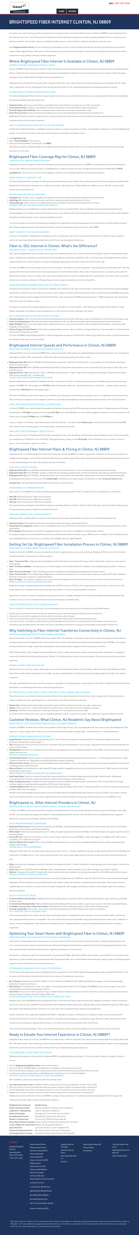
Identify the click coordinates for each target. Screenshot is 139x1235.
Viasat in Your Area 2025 (39, 1160)
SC (44, 1199)
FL (31, 1187)
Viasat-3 (64, 1161)
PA (41, 1199)
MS (48, 1191)
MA (31, 1191)
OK (36, 1199)
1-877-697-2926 (122, 3)
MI (39, 1191)
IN (42, 1187)
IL (39, 1187)
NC (31, 1195)
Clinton (96, 33)
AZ (36, 1183)
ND (34, 1195)
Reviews (72, 11)
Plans (61, 11)
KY (46, 1187)
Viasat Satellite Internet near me (42, 1179)
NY (31, 1199)
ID (38, 1187)
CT (43, 1183)
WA (43, 1203)
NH (39, 1195)
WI (46, 1203)
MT (50, 1191)
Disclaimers (87, 1151)
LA (49, 1187)
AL (31, 1183)
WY (52, 1203)
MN (42, 1191)
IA (35, 1187)
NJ (42, 1195)
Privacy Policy (88, 1147)
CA (38, 1183)
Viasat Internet (35, 1163)
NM (44, 1195)
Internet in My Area (37, 1176)
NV (47, 1195)
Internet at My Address (38, 1169)
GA (33, 1187)
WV (49, 1203)
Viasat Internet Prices (38, 1147)
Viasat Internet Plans (38, 1144)
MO (45, 1191)
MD (34, 1191)
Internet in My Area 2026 (39, 1208)
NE (36, 1195)
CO (41, 1183)
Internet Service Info (38, 1166)
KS (44, 1187)
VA (38, 1203)
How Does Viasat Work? (39, 1151)
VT (41, 1203)
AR (33, 1183)
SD (46, 1199)
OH (34, 1199)
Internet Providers (37, 1172)
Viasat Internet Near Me (92, 1144)
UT (36, 1203)
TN (31, 1203)
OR (39, 1199)
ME (37, 1191)
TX (33, 1203)
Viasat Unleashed (36, 1154)
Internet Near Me (36, 1157)
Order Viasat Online (119, 1156)
